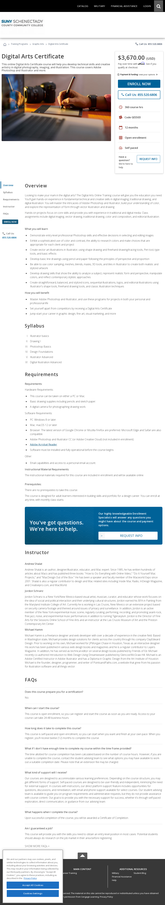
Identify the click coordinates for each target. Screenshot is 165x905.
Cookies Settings (32, 893)
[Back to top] (82, 868)
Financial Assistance (122, 876)
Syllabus (8, 192)
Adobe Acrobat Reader (43, 444)
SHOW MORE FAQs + (37, 846)
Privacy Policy (106, 896)
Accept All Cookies (32, 885)
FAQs (6, 213)
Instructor (9, 206)
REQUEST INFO (148, 159)
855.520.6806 (9, 237)
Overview (8, 185)
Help (114, 880)
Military (115, 873)
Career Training (69, 873)
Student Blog (140, 873)
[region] (33, 876)
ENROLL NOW (139, 83)
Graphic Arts (38, 44)
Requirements (11, 199)
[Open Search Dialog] (158, 6)
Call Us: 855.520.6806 (148, 44)
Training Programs (19, 44)
